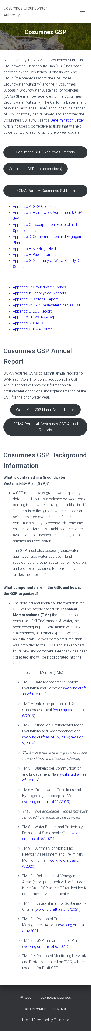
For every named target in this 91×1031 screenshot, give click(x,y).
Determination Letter (67, 120)
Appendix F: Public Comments (37, 254)
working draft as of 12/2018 (46, 737)
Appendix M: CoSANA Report (36, 317)
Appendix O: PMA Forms (32, 329)
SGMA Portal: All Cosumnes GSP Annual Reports (45, 427)
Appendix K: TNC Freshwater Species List (46, 305)
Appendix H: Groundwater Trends (39, 287)
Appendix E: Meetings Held (34, 249)
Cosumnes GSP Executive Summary (45, 152)
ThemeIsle (61, 1020)
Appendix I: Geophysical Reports (39, 293)
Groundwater (35, 1009)
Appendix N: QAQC (28, 323)
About (28, 997)
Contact (59, 1009)
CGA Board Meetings (56, 997)
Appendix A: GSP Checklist (34, 206)
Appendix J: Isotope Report (35, 299)
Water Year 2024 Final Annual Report (45, 410)
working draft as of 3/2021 (57, 909)
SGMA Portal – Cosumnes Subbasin (45, 190)
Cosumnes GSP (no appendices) (35, 169)
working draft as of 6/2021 (45, 946)
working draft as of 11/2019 (46, 802)
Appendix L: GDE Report (32, 311)
